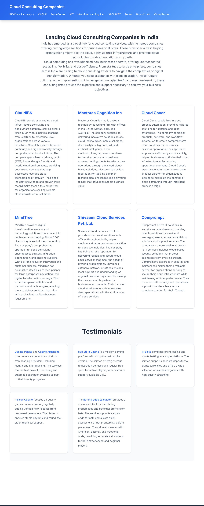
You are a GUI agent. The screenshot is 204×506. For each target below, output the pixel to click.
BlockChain (143, 14)
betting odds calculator (97, 399)
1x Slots (146, 351)
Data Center (58, 14)
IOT (71, 14)
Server (128, 14)
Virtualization (162, 14)
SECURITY (114, 14)
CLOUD (42, 14)
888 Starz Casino (88, 351)
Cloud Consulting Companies (37, 6)
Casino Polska (23, 351)
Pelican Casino (24, 399)
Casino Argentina (48, 351)
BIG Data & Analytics (22, 14)
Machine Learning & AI (90, 14)
